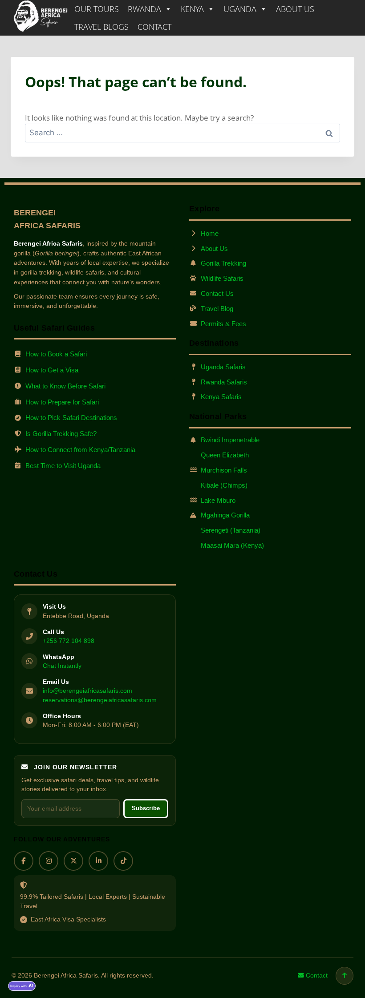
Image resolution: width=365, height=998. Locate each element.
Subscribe (146, 808)
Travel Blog (217, 308)
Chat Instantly (62, 665)
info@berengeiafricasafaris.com (87, 690)
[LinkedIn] (98, 861)
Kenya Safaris (221, 396)
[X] (73, 861)
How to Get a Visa (51, 370)
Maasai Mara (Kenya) (232, 545)
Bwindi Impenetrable (230, 440)
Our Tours (96, 9)
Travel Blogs (101, 26)
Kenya (192, 9)
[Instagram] (48, 861)
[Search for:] (182, 132)
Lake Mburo (218, 500)
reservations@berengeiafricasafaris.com (100, 700)
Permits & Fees (223, 323)
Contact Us (217, 293)
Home (210, 233)
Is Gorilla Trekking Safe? (61, 433)
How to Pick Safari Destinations (71, 417)
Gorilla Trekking (223, 263)
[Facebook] (23, 861)
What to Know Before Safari (65, 386)
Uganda (239, 9)
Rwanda (144, 9)
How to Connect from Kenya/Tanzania (80, 449)
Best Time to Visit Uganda (63, 465)
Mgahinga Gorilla (225, 515)
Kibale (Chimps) (224, 485)
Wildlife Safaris (222, 278)
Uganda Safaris (223, 367)
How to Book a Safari (56, 354)
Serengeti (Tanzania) (230, 530)
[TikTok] (123, 861)
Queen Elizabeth (225, 455)
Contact (154, 26)
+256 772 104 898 (68, 640)
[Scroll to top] (344, 976)
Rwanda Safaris (224, 382)
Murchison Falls (224, 470)
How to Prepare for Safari (62, 402)
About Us (295, 9)
